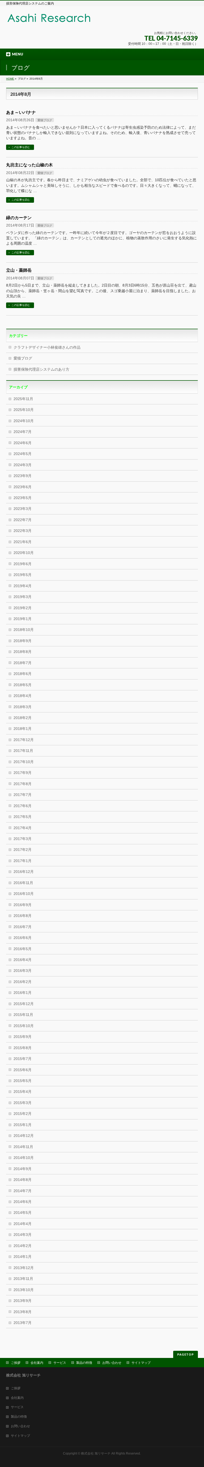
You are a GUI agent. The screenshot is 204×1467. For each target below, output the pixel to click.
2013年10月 (24, 1290)
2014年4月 (23, 1224)
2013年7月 (23, 1323)
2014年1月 (23, 1257)
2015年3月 (23, 1103)
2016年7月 (23, 927)
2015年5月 (23, 1081)
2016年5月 (23, 949)
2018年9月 (23, 641)
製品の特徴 (84, 1363)
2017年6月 (23, 806)
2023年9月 (23, 476)
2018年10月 (24, 630)
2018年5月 (23, 685)
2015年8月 (23, 1048)
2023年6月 (23, 487)
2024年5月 (23, 454)
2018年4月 (23, 696)
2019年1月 (23, 619)
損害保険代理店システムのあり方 (41, 369)
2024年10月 (24, 421)
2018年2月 (23, 718)
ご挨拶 (15, 1363)
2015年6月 (23, 1070)
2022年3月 (23, 531)
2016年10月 (24, 894)
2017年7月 (23, 795)
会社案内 (37, 1363)
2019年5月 (23, 575)
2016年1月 (23, 993)
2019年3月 (23, 597)
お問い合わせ (111, 1363)
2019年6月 (23, 564)
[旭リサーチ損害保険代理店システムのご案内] (59, 21)
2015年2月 (23, 1114)
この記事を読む (20, 147)
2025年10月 (24, 410)
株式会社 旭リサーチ (95, 1453)
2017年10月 (24, 762)
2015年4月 (23, 1092)
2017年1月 (23, 861)
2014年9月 (23, 1169)
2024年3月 (23, 465)
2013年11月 (23, 1279)
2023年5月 (23, 498)
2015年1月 (23, 1125)
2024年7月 (23, 432)
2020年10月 (24, 553)
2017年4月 (23, 828)
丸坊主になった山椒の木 (29, 165)
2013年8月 (23, 1312)
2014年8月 (23, 1180)
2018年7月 (23, 663)
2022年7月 (23, 520)
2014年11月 (23, 1147)
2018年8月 (23, 652)
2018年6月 (23, 674)
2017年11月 (23, 751)
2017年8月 (23, 784)
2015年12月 (24, 1004)
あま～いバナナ (21, 112)
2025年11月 (23, 399)
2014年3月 (23, 1235)
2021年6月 (23, 542)
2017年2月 (23, 850)
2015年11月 (23, 1015)
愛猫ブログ (44, 120)
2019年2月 (23, 608)
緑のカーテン (19, 217)
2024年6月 (23, 443)
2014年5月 (23, 1213)
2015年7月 (23, 1059)
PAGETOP (185, 1354)
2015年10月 (24, 1026)
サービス (59, 1363)
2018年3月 (23, 707)
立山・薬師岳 (19, 270)
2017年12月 (24, 740)
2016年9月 (23, 905)
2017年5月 (23, 817)
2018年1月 (23, 729)
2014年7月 (23, 1191)
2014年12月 (24, 1136)
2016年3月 (23, 971)
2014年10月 (24, 1158)
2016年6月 (23, 938)
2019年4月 (23, 586)
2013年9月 (23, 1301)
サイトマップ (141, 1363)
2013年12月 (24, 1268)
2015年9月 (23, 1037)
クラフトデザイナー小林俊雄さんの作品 (47, 347)
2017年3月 (23, 839)
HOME (10, 78)
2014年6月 (23, 1202)
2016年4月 (23, 960)
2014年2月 (23, 1246)
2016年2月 (23, 982)
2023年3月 (23, 509)
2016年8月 (23, 916)
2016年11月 (23, 883)
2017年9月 (23, 773)
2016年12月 (24, 872)
